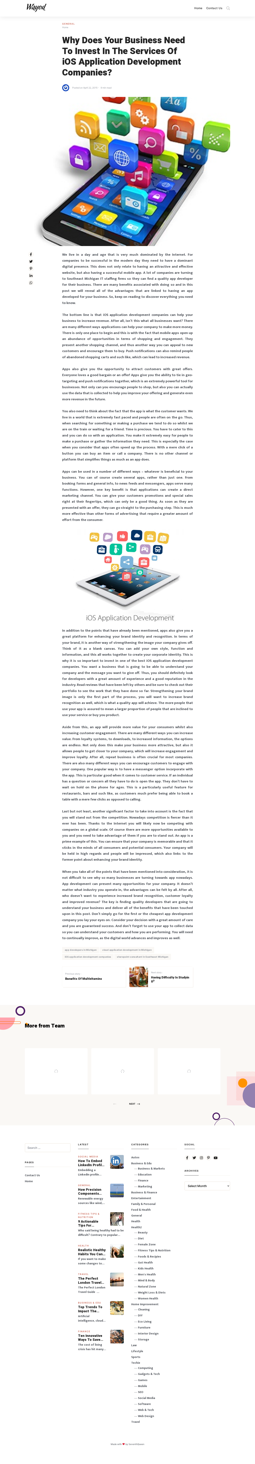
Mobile (142, 1386)
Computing (145, 1368)
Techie (135, 1362)
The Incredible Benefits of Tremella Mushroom (64, 1063)
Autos (135, 1157)
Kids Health (145, 1268)
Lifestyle (137, 1351)
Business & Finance (144, 1192)
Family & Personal (143, 1204)
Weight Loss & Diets (152, 1292)
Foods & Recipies (62, 1053)
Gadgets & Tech (149, 1374)
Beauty (142, 1232)
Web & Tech (146, 1410)
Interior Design (148, 1333)
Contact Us (214, 8)
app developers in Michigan (81, 949)
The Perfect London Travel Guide (89, 1281)
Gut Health (145, 1262)
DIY (140, 1315)
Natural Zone (147, 1286)
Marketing (145, 1186)
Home (198, 8)
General (68, 23)
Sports (135, 1357)
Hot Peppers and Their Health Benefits (199, 1063)
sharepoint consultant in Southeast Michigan (142, 956)
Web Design (146, 1416)
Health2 (136, 1227)
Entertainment (141, 1198)
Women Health (148, 1298)
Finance (84, 1331)
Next (132, 1103)
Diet (141, 1238)
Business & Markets (151, 1168)
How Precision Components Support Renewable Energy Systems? (92, 1192)
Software (144, 1404)
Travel (83, 1274)
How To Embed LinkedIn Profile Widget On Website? (91, 1163)
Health (83, 1245)
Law (134, 1345)
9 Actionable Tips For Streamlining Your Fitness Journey (88, 1224)
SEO (140, 1392)
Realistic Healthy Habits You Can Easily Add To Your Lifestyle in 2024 (92, 1252)
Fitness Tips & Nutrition (154, 1250)
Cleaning (144, 1309)
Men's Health (147, 1274)
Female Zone (147, 1244)
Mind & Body (146, 1280)
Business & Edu (89, 1302)
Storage (143, 1339)
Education (145, 1174)
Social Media (88, 1156)
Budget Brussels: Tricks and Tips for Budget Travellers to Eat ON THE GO (132, 1063)
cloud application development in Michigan (127, 949)
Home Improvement (144, 1304)
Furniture (144, 1327)
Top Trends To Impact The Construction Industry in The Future (90, 1309)
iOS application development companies (88, 956)
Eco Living (145, 1321)
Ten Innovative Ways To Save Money (90, 1338)
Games (142, 1380)
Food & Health (141, 1209)
